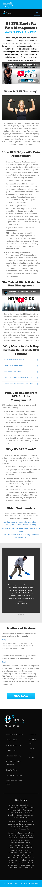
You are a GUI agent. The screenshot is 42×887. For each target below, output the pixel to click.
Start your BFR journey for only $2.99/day (8, 4)
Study (4, 640)
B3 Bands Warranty (13, 756)
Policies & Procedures (14, 734)
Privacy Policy (11, 740)
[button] (37, 359)
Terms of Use (11, 750)
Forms (31, 757)
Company (32, 734)
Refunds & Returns (13, 745)
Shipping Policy (12, 770)
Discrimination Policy (14, 775)
